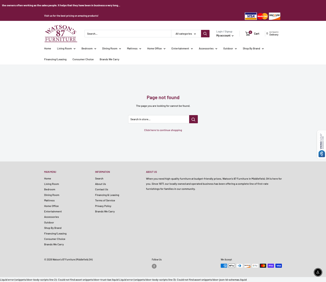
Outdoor (228, 48)
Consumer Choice (83, 59)
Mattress (132, 48)
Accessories (206, 48)
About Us (100, 183)
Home (47, 48)
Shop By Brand (251, 48)
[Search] (205, 33)
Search (99, 178)
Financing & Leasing (107, 194)
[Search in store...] (193, 119)
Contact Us (101, 189)
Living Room (64, 48)
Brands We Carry (109, 59)
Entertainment (180, 48)
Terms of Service (105, 200)
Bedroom (87, 48)
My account (223, 35)
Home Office (154, 48)
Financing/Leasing (55, 59)
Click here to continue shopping (163, 130)
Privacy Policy (103, 205)
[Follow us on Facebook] (154, 266)
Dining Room (109, 48)
